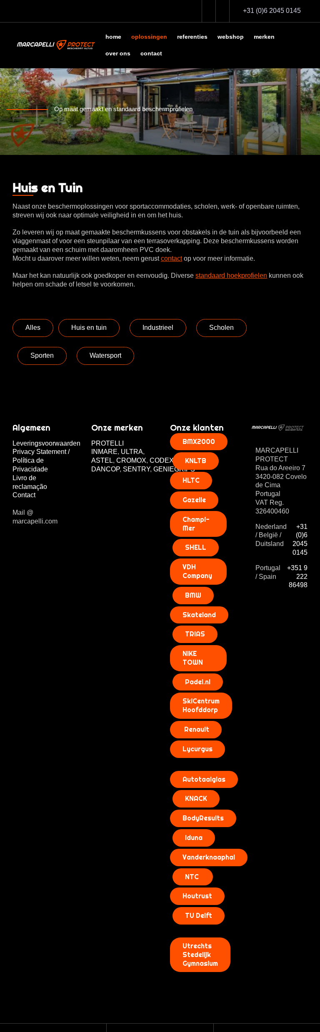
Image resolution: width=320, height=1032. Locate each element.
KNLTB (195, 460)
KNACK (196, 798)
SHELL (195, 547)
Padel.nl (197, 682)
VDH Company (197, 571)
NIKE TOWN (192, 657)
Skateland (199, 615)
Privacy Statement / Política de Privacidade (41, 460)
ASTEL (102, 460)
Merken (264, 36)
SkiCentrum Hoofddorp (201, 705)
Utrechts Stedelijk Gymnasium (200, 954)
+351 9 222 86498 (297, 576)
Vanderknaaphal (208, 857)
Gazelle (194, 500)
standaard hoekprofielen (231, 275)
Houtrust (197, 896)
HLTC (191, 480)
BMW (193, 595)
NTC (192, 876)
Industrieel (157, 327)
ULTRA (132, 451)
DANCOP (105, 469)
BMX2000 (198, 441)
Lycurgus (197, 749)
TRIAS (195, 634)
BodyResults (203, 818)
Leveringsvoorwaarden (46, 443)
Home (113, 36)
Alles (32, 327)
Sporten (42, 355)
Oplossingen (149, 36)
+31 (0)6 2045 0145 (300, 539)
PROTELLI (107, 443)
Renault (195, 729)
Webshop (231, 36)
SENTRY (136, 469)
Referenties (192, 36)
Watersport (105, 355)
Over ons (117, 53)
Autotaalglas (203, 779)
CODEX (162, 460)
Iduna (193, 837)
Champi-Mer (196, 523)
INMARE (104, 451)
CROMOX (131, 460)
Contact (151, 53)
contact (171, 258)
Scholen (221, 327)
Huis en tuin (89, 327)
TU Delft (198, 915)
